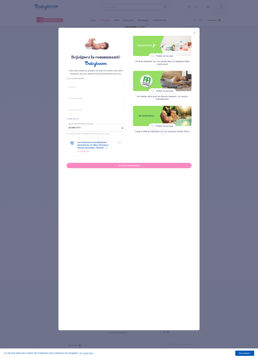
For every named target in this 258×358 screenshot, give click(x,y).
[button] (95, 146)
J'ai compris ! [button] (245, 353)
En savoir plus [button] (86, 353)
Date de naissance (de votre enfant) (80, 124)
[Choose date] (122, 128)
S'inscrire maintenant (129, 165)
